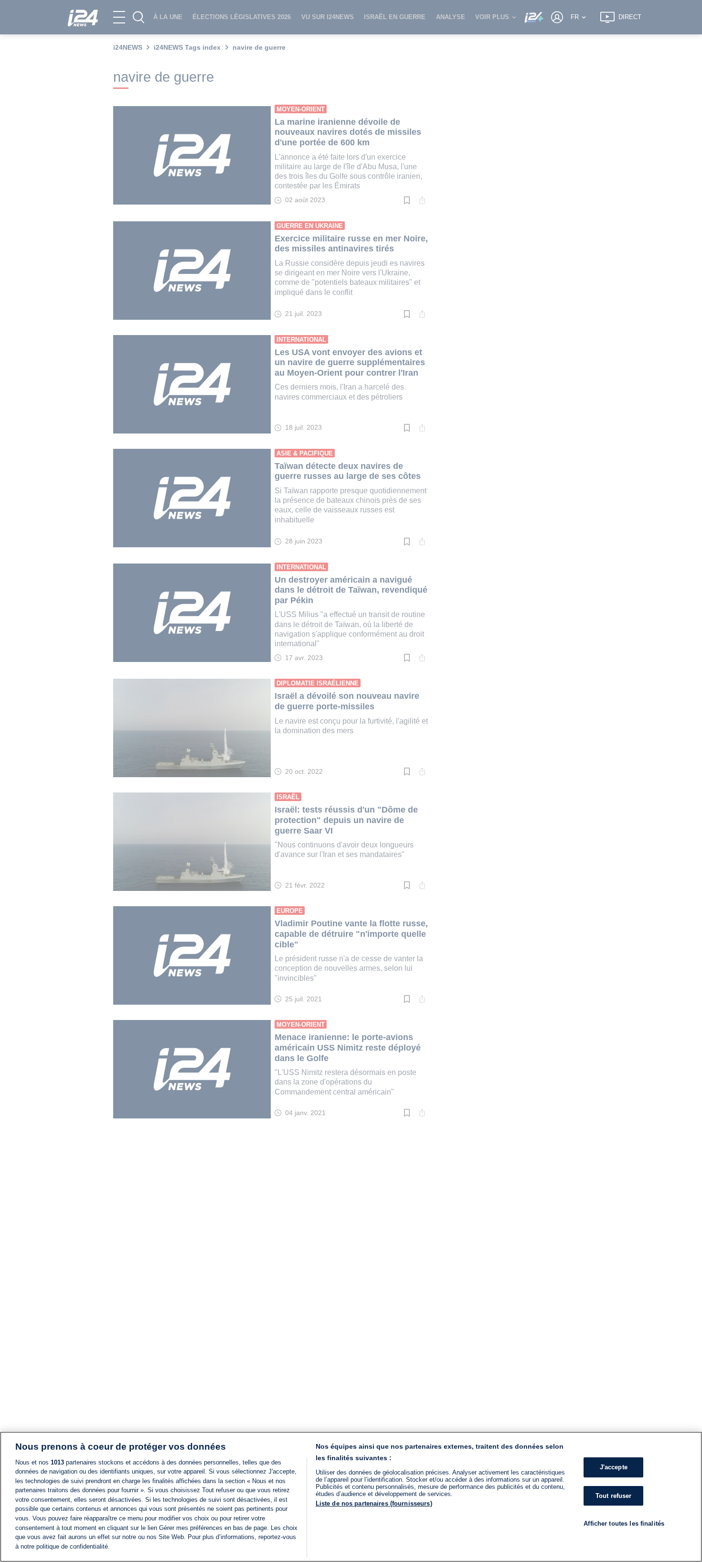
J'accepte (614, 1467)
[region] (351, 1497)
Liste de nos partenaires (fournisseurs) (374, 1503)
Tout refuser (614, 1495)
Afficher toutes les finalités (624, 1524)
